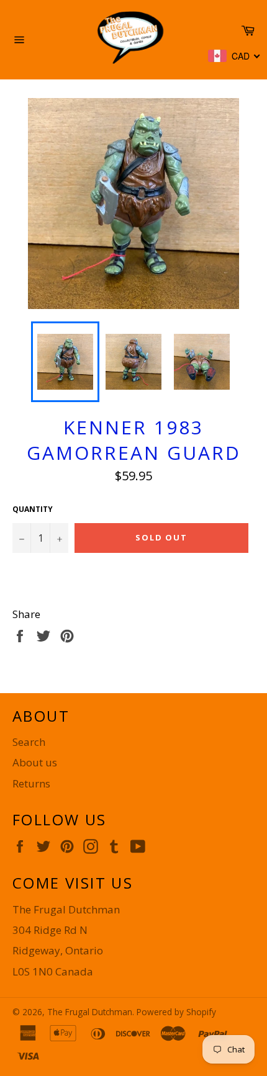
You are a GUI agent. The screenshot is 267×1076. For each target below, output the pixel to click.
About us (34, 762)
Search (28, 742)
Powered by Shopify (176, 1012)
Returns (31, 783)
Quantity (32, 509)
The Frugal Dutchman (89, 1012)
